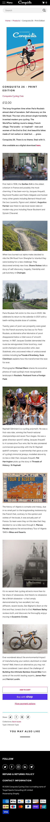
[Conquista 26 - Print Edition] (25, 54)
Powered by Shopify (11, 793)
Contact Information (17, 780)
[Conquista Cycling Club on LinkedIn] (25, 766)
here (38, 145)
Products (16, 21)
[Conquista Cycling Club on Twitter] (6, 766)
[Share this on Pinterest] (21, 717)
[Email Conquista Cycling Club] (32, 766)
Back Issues (16, 722)
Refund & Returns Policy (18, 774)
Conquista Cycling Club (13, 96)
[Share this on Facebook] (16, 717)
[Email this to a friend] (27, 717)
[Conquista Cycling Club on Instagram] (19, 766)
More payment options (25, 703)
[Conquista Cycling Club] (25, 2)
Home (7, 21)
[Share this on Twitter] (10, 717)
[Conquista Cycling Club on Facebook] (12, 766)
